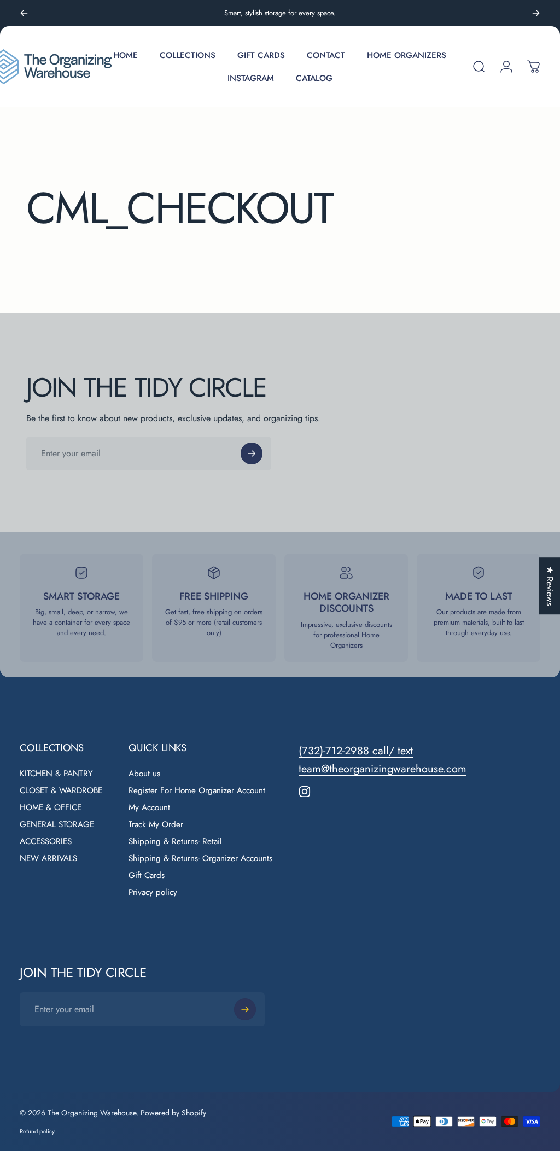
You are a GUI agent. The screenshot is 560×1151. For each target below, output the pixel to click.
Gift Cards (147, 875)
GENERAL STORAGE (57, 824)
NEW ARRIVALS (48, 858)
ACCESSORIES (46, 841)
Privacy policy (153, 892)
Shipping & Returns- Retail (175, 841)
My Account (149, 808)
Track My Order (156, 824)
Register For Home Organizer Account (197, 791)
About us (144, 774)
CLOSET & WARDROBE (61, 791)
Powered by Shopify (173, 1112)
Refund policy (37, 1131)
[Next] (536, 13)
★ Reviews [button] (550, 586)
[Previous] (24, 13)
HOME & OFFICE (50, 808)
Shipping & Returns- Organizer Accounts (200, 858)
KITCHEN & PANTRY (56, 774)
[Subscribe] (251, 453)
